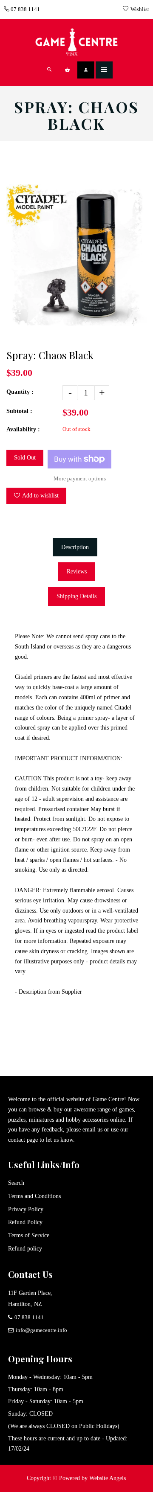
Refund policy (25, 1248)
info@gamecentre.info (41, 1330)
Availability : (23, 429)
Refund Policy (25, 1222)
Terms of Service (28, 1235)
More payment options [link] (80, 478)
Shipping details (76, 596)
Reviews (77, 571)
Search (16, 1183)
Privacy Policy (25, 1209)
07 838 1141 (24, 9)
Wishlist (139, 9)
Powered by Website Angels (92, 1478)
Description (75, 547)
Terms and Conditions (34, 1196)
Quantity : (20, 392)
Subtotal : (19, 411)
